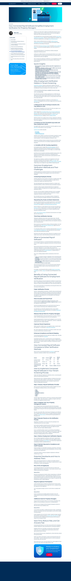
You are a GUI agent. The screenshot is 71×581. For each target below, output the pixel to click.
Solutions (24, 3)
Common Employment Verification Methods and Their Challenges (18, 44)
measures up (52, 351)
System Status (38, 571)
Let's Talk (54, 3)
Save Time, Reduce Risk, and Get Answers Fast (17, 59)
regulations (46, 336)
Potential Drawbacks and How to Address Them (17, 57)
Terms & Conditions (28, 577)
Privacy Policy (22, 577)
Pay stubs (37, 131)
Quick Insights (13, 39)
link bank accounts (41, 414)
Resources (43, 3)
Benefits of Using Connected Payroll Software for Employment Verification (17, 49)
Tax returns (37, 132)
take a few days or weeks (44, 45)
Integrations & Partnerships (32, 3)
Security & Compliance (39, 569)
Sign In (60, 3)
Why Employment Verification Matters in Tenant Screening (17, 42)
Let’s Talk (49, 554)
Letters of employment (39, 133)
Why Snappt (29, 569)
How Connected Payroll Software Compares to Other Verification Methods (18, 51)
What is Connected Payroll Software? (17, 46)
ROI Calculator (47, 569)
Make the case (46, 1)
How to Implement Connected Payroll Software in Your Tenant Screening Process (18, 54)
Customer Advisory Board (30, 572)
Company (48, 3)
